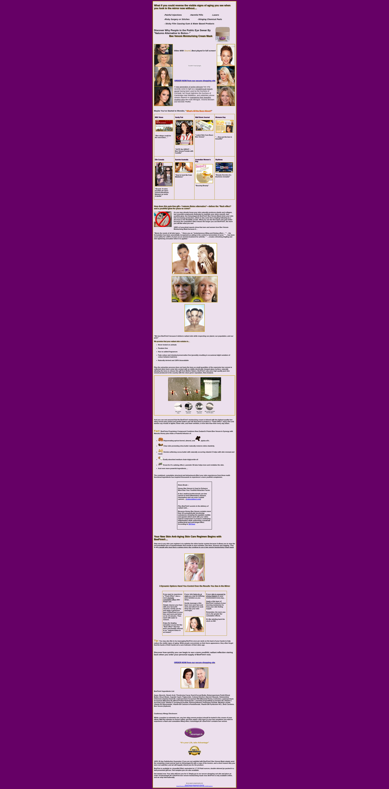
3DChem (191, 524)
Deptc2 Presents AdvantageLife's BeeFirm (194, 785)
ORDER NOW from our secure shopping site (194, 81)
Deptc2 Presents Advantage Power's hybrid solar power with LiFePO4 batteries (194, 786)
